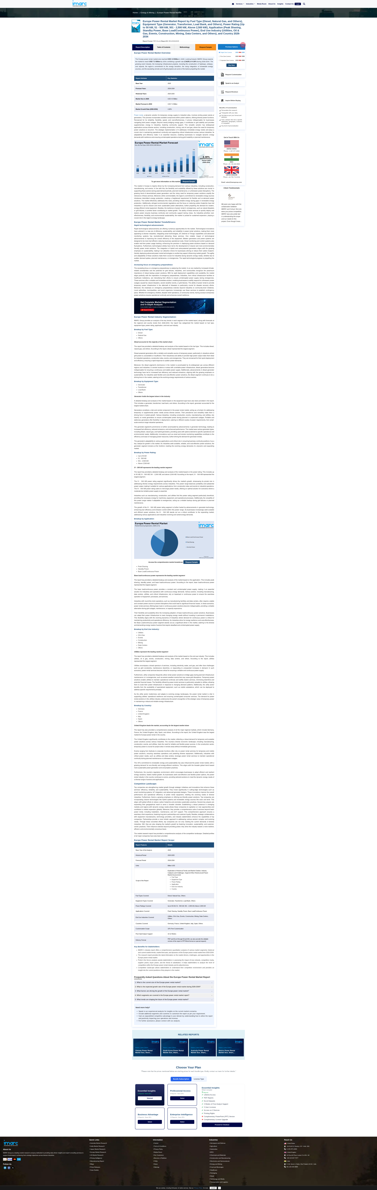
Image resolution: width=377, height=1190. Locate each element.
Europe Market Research (98, 1152)
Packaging (213, 1173)
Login (298, 4)
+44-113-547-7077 (292, 1158)
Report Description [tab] (143, 47)
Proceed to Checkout (222, 1125)
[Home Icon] (233, 3)
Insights (280, 4)
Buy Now (231, 65)
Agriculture (213, 1146)
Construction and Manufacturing (220, 1158)
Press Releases (95, 1167)
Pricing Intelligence (96, 1158)
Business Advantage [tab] (148, 1115)
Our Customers (159, 1155)
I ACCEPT (213, 1188)
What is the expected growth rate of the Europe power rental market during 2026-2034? (167, 987)
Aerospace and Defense (217, 1143)
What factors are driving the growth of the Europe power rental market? (162, 991)
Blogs (92, 1164)
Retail (212, 1176)
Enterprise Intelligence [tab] (181, 1115)
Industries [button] (250, 4)
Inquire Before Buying (233, 100)
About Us (271, 4)
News (156, 1164)
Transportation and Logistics (219, 1182)
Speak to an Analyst (232, 83)
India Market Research (97, 1146)
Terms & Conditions (160, 1146)
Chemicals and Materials (218, 1155)
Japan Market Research (97, 1149)
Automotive (213, 1149)
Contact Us (289, 4)
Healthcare (213, 1170)
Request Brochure (231, 92)
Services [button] (239, 4)
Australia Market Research (98, 1143)
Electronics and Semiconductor (220, 1161)
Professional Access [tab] (180, 1092)
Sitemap (156, 1167)
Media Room (261, 4)
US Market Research (96, 1155)
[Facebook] (8, 1167)
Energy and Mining (216, 1164)
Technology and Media (217, 1179)
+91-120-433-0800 (292, 1167)
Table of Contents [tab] (163, 47)
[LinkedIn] (5, 1167)
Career (156, 1143)
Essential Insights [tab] (147, 1092)
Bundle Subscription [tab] (181, 1079)
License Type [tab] (199, 1079)
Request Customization (233, 74)
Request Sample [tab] (205, 47)
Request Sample (189, 181)
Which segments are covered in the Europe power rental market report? (162, 995)
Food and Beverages (216, 1167)
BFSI (211, 1152)
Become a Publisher (160, 1158)
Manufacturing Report (97, 1161)
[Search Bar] (304, 4)
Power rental (138, 115)
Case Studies (94, 1170)
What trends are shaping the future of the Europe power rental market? (161, 999)
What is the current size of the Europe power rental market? (158, 982)
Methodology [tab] (185, 47)
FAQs (156, 1161)
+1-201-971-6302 (291, 1149)
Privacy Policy (198, 1188)
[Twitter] (12, 1167)
